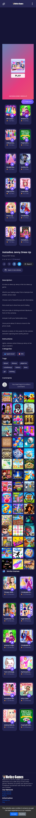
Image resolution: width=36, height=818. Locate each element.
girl (5, 371)
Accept (14, 814)
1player (6, 363)
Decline (22, 814)
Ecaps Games (6, 794)
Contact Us (6, 800)
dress (25, 367)
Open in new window (14, 270)
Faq (3, 802)
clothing (11, 371)
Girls (22, 354)
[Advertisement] (18, 25)
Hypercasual (10, 354)
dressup (14, 363)
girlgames (23, 363)
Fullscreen (28, 102)
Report (29, 264)
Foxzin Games (6, 792)
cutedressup (8, 367)
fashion (18, 367)
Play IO (4, 796)
